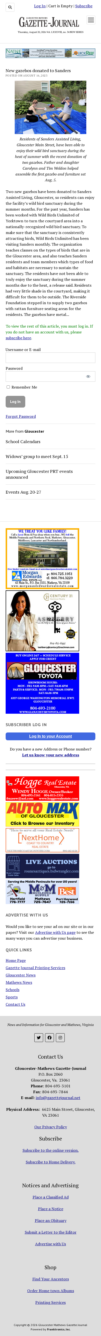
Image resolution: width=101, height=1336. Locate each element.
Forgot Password (21, 416)
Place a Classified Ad (51, 1197)
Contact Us (15, 1004)
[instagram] (60, 1037)
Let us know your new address (50, 755)
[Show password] (88, 376)
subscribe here (18, 338)
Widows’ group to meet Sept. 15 (37, 456)
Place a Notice (50, 1208)
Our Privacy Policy (50, 1127)
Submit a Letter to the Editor (50, 1232)
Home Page (16, 960)
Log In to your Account (50, 736)
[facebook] (49, 1037)
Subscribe (83, 6)
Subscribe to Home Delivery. (51, 1162)
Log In (40, 6)
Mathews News (19, 982)
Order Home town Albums (50, 1290)
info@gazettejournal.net (58, 1097)
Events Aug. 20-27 (23, 492)
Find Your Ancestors (50, 1279)
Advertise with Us (50, 1244)
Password (14, 368)
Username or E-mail (23, 349)
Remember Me (24, 387)
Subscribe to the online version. (51, 1150)
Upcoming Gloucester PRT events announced (39, 474)
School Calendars (23, 441)
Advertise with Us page (55, 932)
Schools (12, 989)
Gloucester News (21, 975)
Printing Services (50, 1302)
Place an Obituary (50, 1220)
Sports (12, 997)
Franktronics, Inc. (59, 1329)
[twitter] (38, 1037)
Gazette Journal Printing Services (35, 967)
